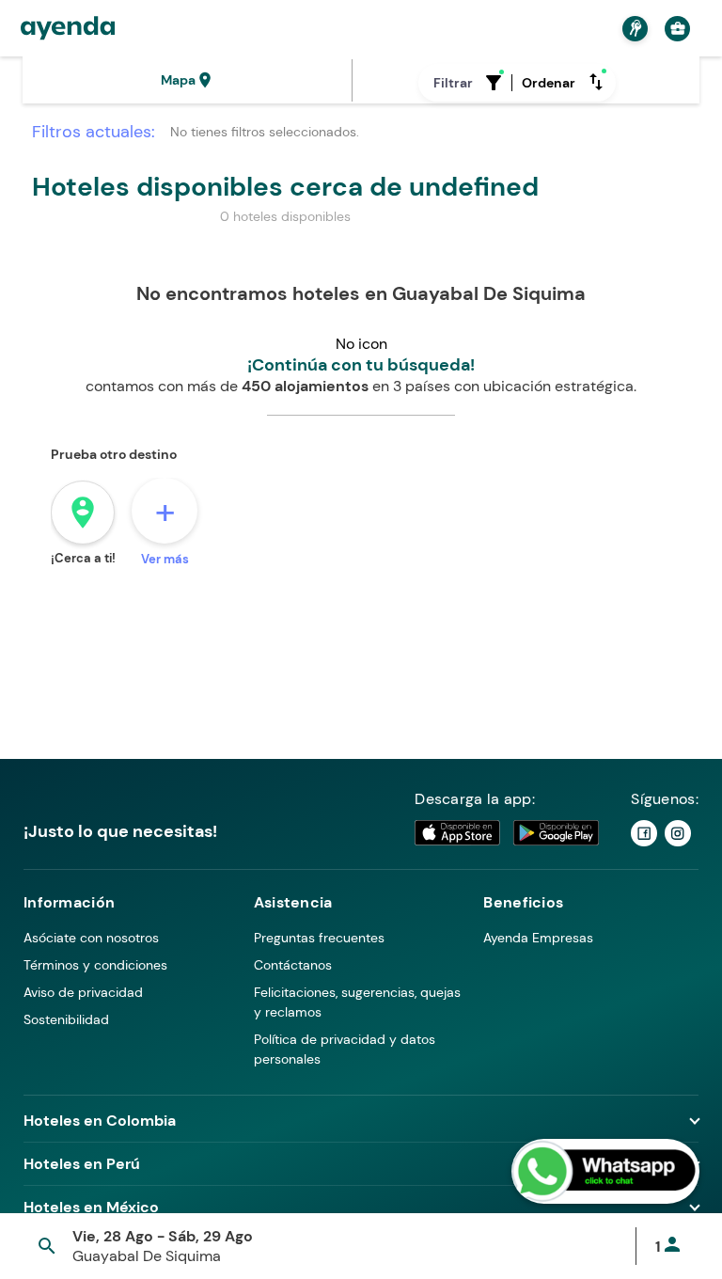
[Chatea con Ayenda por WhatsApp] (605, 1171)
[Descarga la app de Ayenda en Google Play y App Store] (508, 832)
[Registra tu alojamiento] (633, 28)
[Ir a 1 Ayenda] (644, 833)
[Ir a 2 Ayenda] (678, 833)
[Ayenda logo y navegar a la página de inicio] (68, 28)
